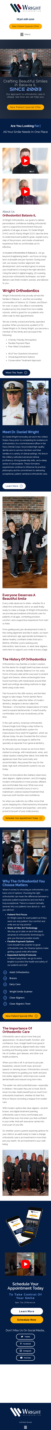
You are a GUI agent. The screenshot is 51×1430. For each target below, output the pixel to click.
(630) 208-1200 (25, 19)
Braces (13, 983)
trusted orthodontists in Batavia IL (21, 257)
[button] (25, 26)
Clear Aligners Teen (19, 1008)
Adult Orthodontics (19, 977)
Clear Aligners (17, 1002)
